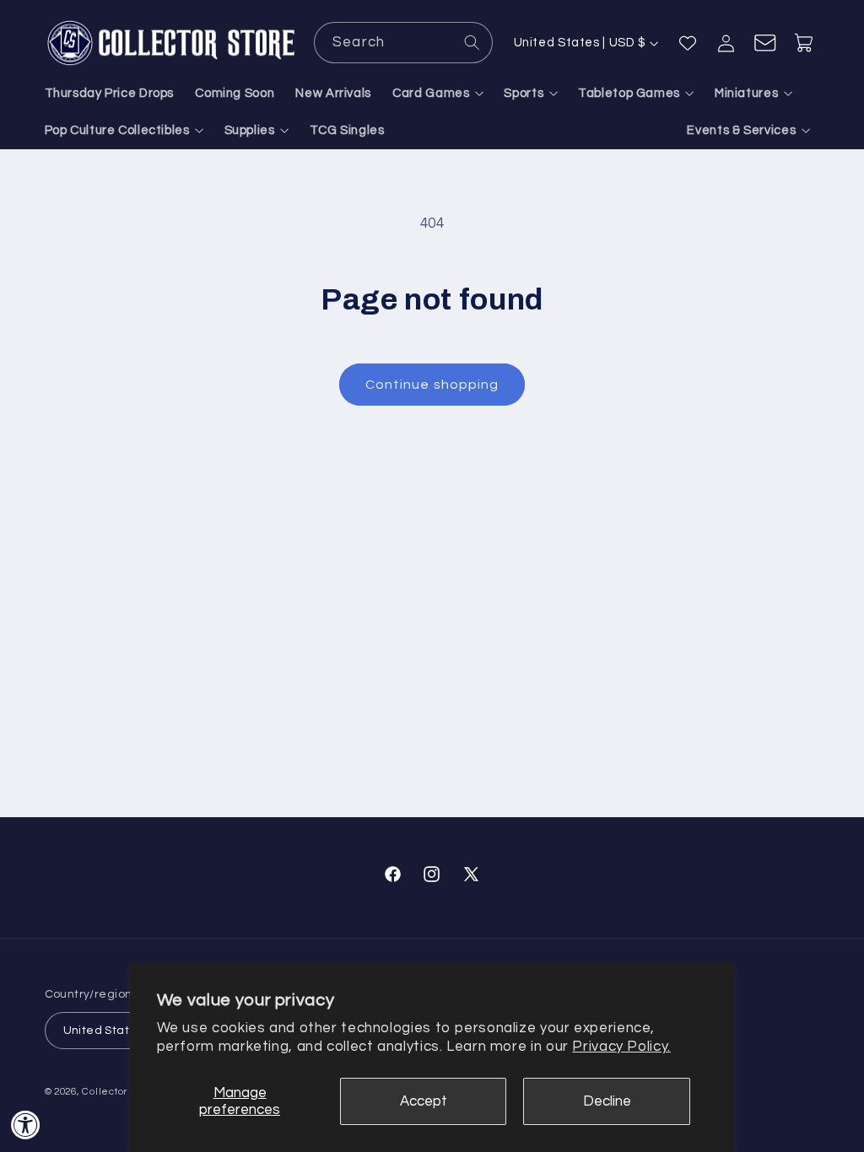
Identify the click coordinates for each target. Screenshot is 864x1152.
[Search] (472, 42)
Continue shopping (432, 384)
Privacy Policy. (621, 1046)
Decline (607, 1101)
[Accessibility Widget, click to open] (26, 1125)
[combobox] (403, 42)
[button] (438, 93)
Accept (423, 1101)
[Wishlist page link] (687, 43)
